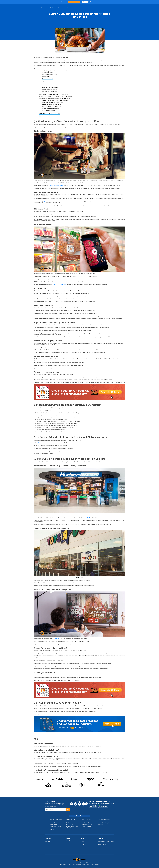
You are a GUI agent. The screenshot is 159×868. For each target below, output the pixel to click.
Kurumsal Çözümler (86, 843)
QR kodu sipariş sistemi (49, 201)
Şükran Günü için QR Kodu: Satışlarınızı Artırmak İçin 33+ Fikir (58, 7)
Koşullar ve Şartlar (102, 840)
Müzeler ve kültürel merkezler (49, 89)
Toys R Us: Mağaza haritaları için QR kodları (52, 102)
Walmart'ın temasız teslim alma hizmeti (52, 106)
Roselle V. (65, 22)
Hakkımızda (84, 840)
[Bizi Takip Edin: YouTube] (75, 804)
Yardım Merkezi (48, 843)
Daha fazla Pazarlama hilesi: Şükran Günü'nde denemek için (53, 94)
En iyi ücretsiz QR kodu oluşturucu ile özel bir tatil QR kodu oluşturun (55, 96)
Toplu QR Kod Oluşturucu (104, 819)
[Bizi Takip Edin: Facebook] (83, 804)
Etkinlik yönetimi (46, 76)
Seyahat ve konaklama (48, 83)
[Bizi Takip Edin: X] (86, 804)
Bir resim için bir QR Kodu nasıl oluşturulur (56, 823)
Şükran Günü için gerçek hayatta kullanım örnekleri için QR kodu (54, 98)
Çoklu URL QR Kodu (70, 819)
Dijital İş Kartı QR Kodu (87, 819)
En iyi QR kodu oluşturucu (42, 443)
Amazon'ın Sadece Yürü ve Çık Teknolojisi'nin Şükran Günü (56, 100)
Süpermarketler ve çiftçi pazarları (50, 87)
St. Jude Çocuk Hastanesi (48, 110)
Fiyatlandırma (84, 844)
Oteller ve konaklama (47, 72)
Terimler (100, 838)
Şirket (82, 838)
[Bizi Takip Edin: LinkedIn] (71, 804)
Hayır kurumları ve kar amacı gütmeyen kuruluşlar (54, 85)
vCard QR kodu (106, 333)
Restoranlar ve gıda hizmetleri (49, 74)
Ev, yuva (36, 7)
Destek (68, 838)
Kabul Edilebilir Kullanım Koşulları (106, 841)
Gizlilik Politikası (102, 843)
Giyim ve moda (46, 81)
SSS (40, 116)
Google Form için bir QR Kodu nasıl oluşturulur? (87, 823)
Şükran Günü (57, 638)
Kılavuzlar (48, 838)
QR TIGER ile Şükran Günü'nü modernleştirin (49, 114)
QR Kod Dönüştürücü (87, 826)
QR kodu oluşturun (74, 2)
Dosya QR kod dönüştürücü (60, 284)
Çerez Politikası (102, 844)
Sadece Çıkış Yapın (87, 517)
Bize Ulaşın (47, 841)
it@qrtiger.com (69, 840)
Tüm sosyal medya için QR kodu (55, 185)
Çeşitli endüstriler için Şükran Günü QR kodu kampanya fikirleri (54, 71)
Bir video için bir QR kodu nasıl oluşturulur (72, 823)
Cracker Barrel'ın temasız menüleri (50, 108)
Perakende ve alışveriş (47, 78)
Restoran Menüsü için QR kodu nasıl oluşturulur (72, 827)
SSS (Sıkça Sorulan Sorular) (51, 840)
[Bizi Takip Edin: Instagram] (79, 804)
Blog (40, 7)
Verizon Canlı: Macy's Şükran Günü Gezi (51, 104)
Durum (82, 841)
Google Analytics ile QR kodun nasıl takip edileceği (55, 828)
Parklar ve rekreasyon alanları (49, 91)
